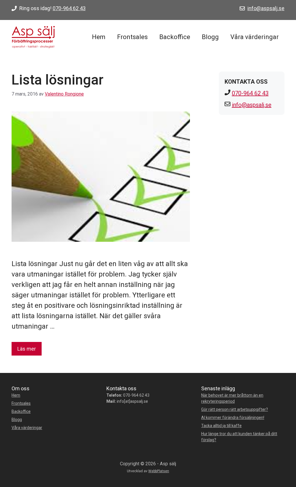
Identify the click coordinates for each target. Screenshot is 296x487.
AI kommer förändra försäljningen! (232, 417)
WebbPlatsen (158, 471)
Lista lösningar (57, 80)
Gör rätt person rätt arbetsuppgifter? (234, 409)
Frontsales (132, 37)
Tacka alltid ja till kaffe (221, 425)
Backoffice (174, 37)
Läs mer (26, 349)
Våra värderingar (254, 37)
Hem (99, 37)
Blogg (210, 37)
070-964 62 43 (69, 8)
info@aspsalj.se (265, 8)
